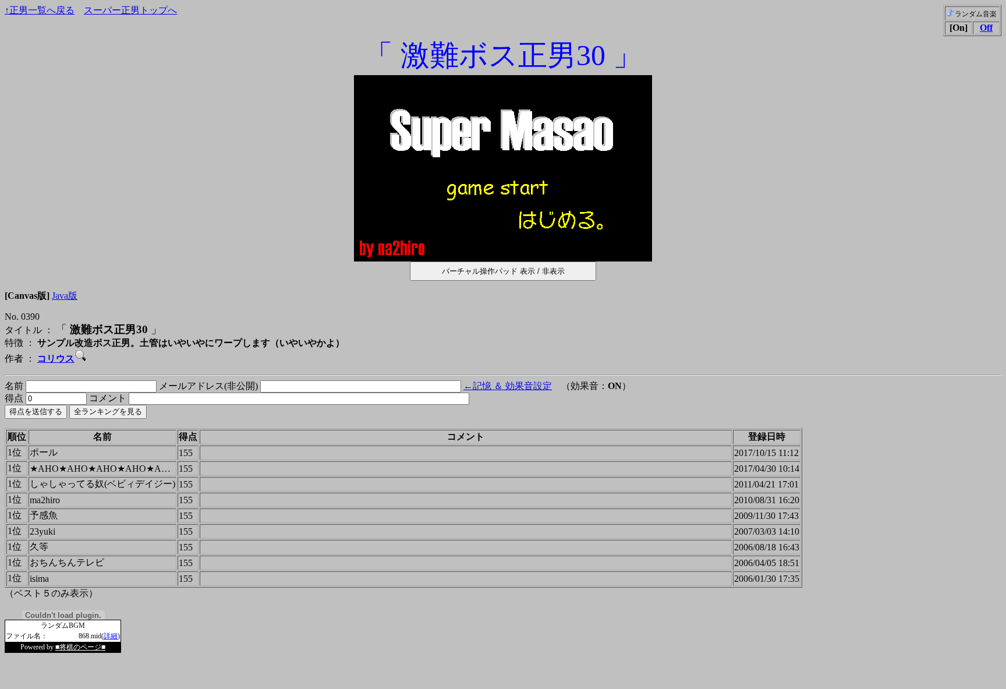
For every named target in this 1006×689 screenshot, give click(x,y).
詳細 (111, 636)
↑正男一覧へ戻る (40, 10)
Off (986, 28)
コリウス (56, 358)
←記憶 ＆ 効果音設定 (507, 386)
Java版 (64, 296)
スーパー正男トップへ (130, 10)
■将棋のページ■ (80, 647)
